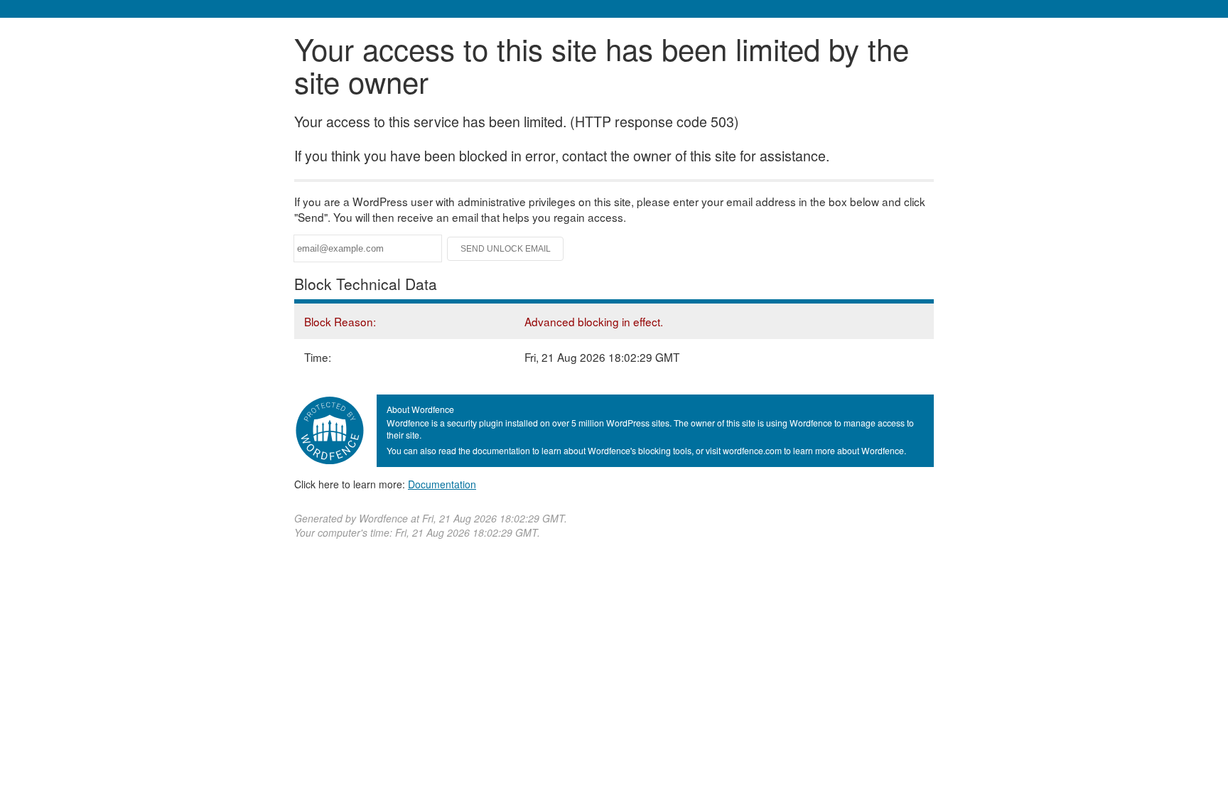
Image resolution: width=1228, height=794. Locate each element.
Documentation (442, 484)
